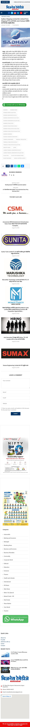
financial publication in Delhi (10, 142)
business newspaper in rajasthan (11, 120)
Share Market (7, 603)
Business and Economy (10, 549)
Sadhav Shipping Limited (19, 158)
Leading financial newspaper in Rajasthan (13, 152)
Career (2, 643)
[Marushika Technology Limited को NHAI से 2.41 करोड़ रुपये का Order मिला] (15, 267)
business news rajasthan (9, 112)
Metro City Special (9, 592)
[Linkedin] (18, 13)
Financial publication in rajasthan (11, 144)
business (5, 109)
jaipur (14, 147)
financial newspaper (8, 139)
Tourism (6, 611)
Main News (7, 589)
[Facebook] (9, 13)
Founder (3, 640)
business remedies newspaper (10, 136)
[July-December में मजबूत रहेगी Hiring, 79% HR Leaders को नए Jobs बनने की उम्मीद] (15, 325)
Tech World (7, 607)
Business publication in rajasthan (11, 131)
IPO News (6, 585)
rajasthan (6, 155)
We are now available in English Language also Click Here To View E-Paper (15, 724)
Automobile (7, 534)
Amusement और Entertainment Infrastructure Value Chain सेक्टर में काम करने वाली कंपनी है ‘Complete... (16, 223)
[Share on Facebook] (12, 166)
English (26, 12)
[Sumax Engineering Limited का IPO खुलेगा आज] (15, 353)
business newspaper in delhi (10, 115)
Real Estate (7, 600)
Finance (6, 574)
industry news (6, 147)
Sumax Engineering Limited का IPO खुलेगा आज (15, 365)
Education (6, 567)
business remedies (7, 134)
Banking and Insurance (10, 538)
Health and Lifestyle (9, 578)
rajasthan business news (17, 155)
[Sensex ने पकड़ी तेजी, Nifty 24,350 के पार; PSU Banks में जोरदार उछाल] (5, 662)
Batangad (6, 541)
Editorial (6, 563)
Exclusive (6, 571)
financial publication (21, 139)
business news (13, 109)
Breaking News (8, 545)
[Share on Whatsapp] (18, 166)
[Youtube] (21, 13)
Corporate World (8, 560)
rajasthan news (7, 158)
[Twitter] (12, 13)
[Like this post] (8, 166)
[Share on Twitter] (15, 166)
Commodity (7, 556)
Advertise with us (5, 641)
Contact (3, 645)
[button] (11, 2)
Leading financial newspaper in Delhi (12, 150)
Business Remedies (15, 172)
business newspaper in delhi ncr (11, 117)
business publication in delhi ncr (11, 128)
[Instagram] (15, 13)
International (7, 581)
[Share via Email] (22, 166)
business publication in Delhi (10, 126)
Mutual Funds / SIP (9, 596)
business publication (8, 123)
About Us (3, 638)
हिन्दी (25, 13)
